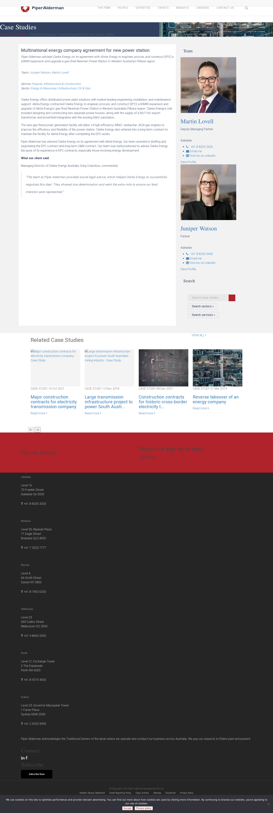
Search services (203, 315)
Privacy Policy (186, 793)
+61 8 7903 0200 (35, 592)
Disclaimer (170, 793)
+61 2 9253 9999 (35, 724)
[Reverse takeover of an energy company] (217, 367)
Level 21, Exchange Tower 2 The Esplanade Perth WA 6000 (38, 666)
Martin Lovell (60, 72)
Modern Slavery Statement (92, 793)
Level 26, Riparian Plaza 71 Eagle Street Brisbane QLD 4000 (36, 534)
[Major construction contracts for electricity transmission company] (55, 355)
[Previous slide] (31, 429)
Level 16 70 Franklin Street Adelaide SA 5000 (32, 490)
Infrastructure (67, 88)
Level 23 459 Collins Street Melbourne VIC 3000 (34, 622)
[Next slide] (37, 429)
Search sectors (202, 306)
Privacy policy (143, 808)
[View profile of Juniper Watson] (217, 192)
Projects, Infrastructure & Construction (56, 84)
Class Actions (142, 793)
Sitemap (157, 793)
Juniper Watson (40, 72)
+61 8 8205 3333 (35, 503)
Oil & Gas (84, 88)
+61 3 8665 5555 (35, 636)
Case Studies (19, 34)
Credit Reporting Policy (120, 793)
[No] (268, 804)
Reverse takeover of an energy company (216, 399)
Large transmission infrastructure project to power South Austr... (109, 401)
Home (4, 34)
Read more (38, 413)
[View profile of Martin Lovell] (217, 85)
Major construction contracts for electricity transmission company (54, 401)
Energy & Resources (43, 88)
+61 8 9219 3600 (35, 680)
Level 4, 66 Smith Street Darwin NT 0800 (31, 578)
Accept (127, 808)
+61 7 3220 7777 (35, 547)
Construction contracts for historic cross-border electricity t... (163, 401)
